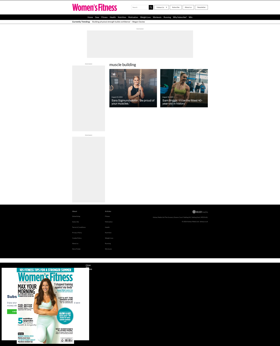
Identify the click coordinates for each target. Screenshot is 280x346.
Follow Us (160, 7)
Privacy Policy (77, 233)
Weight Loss (145, 17)
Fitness (104, 17)
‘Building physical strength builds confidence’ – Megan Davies (118, 22)
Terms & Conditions (79, 227)
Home (90, 17)
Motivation (133, 17)
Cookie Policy (77, 238)
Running (167, 17)
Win (190, 17)
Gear (97, 17)
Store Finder (76, 249)
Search (151, 7)
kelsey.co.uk (204, 221)
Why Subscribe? (180, 17)
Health (113, 17)
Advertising (76, 216)
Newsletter (201, 7)
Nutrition (122, 17)
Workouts (157, 17)
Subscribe (175, 7)
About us (188, 7)
